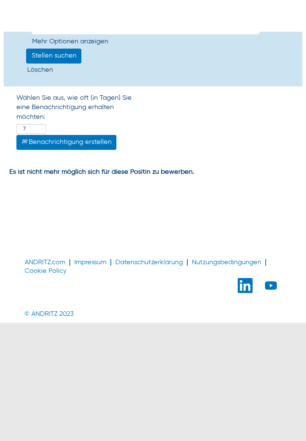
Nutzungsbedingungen (226, 262)
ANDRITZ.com (45, 262)
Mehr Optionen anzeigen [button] (70, 41)
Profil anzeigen (72, 10)
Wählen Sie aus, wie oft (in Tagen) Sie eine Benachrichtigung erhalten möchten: (74, 107)
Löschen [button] (40, 70)
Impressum (90, 262)
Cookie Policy (45, 271)
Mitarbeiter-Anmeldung (62, 21)
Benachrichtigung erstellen (69, 142)
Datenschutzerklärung (149, 262)
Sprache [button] (26, 10)
